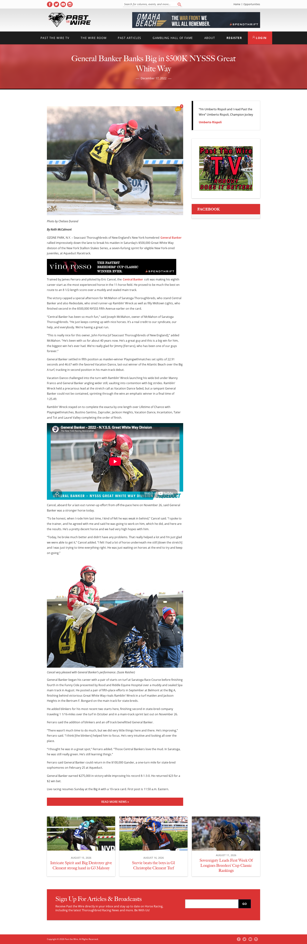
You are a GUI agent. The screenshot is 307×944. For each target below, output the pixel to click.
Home (236, 4)
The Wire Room (93, 38)
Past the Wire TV (55, 38)
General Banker (171, 238)
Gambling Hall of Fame (173, 38)
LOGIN (261, 38)
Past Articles (129, 38)
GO (244, 904)
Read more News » (115, 802)
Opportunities (251, 4)
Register (234, 38)
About (209, 38)
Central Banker (133, 279)
